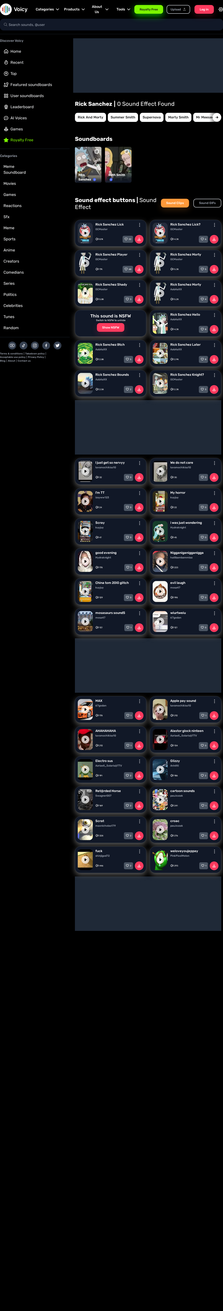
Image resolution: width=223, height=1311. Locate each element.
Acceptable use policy (12, 357)
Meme (8, 228)
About (11, 360)
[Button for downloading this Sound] (139, 239)
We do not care (181, 462)
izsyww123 (102, 497)
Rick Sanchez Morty (185, 254)
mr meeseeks (207, 117)
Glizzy (175, 761)
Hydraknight (178, 527)
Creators (11, 261)
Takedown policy (35, 353)
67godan (175, 617)
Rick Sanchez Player (111, 254)
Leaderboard (22, 106)
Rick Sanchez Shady (111, 284)
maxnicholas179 (105, 825)
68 (130, 269)
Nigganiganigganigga (187, 552)
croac (174, 821)
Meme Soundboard (14, 169)
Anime (9, 250)
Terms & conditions (11, 353)
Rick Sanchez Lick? (185, 224)
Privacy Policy (36, 357)
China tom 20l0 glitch (112, 583)
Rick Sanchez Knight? (187, 374)
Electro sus (104, 761)
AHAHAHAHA (105, 731)
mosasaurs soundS (110, 613)
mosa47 (175, 587)
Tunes (8, 316)
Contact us (24, 360)
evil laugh (177, 583)
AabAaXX (176, 289)
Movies (9, 183)
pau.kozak (176, 795)
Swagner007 (103, 795)
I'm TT (100, 492)
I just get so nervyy (110, 462)
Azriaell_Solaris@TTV (183, 735)
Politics (10, 294)
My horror (177, 492)
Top (13, 73)
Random (11, 327)
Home (15, 51)
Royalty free (21, 140)
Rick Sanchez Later (185, 344)
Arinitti (174, 765)
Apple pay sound (183, 701)
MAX (98, 701)
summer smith (123, 117)
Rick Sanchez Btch (110, 344)
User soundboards (27, 95)
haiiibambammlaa (181, 557)
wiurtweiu (178, 613)
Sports (9, 239)
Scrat (99, 821)
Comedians (13, 272)
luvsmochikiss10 (105, 467)
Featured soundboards (31, 84)
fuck (98, 851)
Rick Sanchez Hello (185, 314)
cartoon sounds (182, 791)
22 (130, 239)
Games (16, 129)
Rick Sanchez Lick (109, 224)
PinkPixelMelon (179, 855)
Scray (100, 522)
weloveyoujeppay (184, 851)
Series (9, 283)
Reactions (12, 205)
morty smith (178, 117)
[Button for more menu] (139, 225)
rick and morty (90, 117)
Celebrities (13, 305)
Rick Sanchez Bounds (112, 374)
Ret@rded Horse (108, 791)
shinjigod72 (102, 855)
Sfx (6, 216)
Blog (2, 360)
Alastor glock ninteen (186, 731)
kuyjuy (174, 497)
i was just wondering (186, 522)
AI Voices (18, 118)
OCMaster (101, 229)
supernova (152, 117)
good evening (106, 552)
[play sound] (85, 233)
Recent (17, 62)
